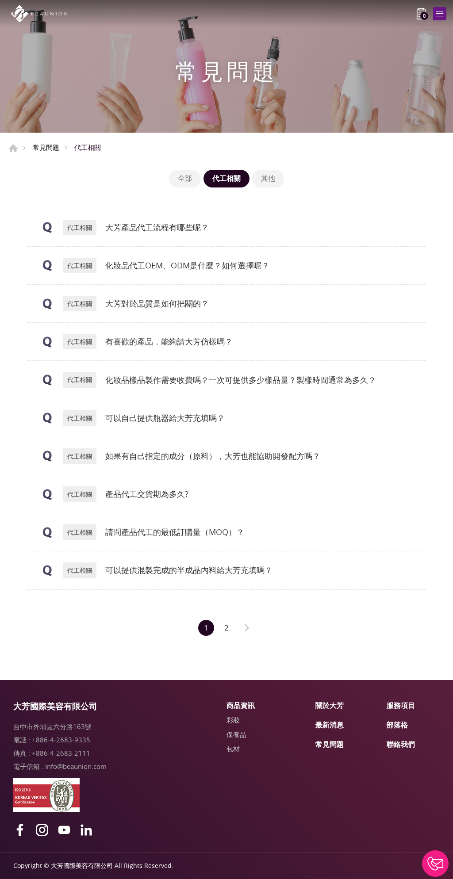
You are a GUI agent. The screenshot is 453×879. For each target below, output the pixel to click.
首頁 (13, 148)
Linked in (86, 830)
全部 (185, 178)
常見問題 (46, 147)
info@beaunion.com (76, 766)
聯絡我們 (401, 744)
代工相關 (226, 178)
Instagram (42, 830)
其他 (268, 178)
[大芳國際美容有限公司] (42, 13)
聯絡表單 (435, 863)
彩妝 (233, 719)
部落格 (397, 725)
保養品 (236, 734)
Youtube (64, 830)
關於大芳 (329, 705)
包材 (233, 748)
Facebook (20, 830)
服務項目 (401, 705)
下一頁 (247, 628)
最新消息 (329, 725)
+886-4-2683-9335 (61, 739)
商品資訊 (240, 705)
